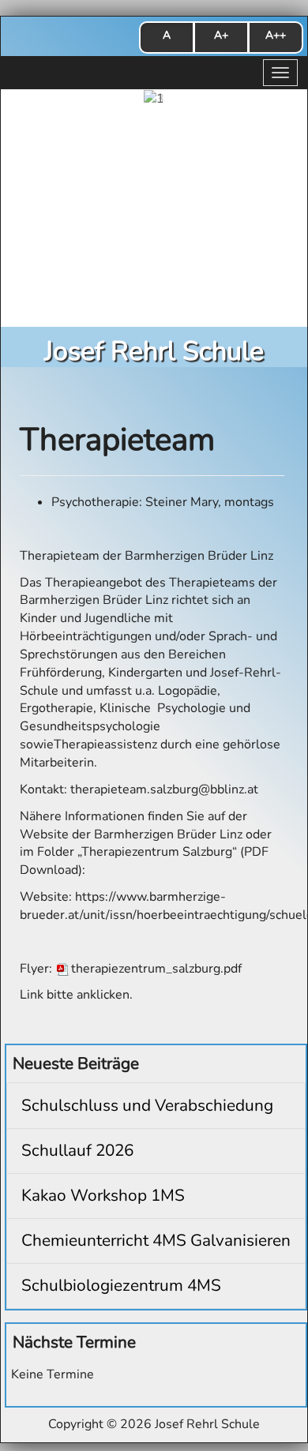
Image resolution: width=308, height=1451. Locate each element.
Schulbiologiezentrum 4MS (121, 1285)
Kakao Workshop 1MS (103, 1195)
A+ (221, 35)
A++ (275, 35)
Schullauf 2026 (77, 1150)
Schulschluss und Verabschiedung (147, 1105)
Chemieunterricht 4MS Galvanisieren (156, 1240)
